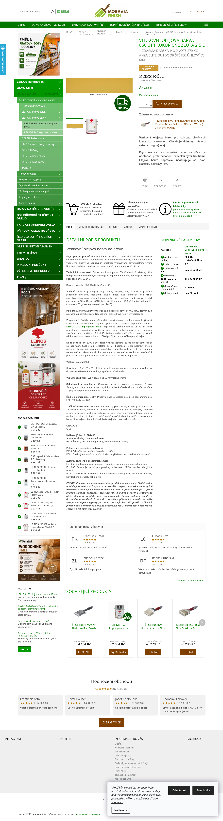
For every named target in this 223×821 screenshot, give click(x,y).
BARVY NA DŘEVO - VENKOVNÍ (38, 94)
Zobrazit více (112, 722)
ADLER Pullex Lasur (33, 138)
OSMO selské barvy (33, 161)
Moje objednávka (123, 779)
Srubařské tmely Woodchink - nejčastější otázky (34, 634)
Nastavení (120, 810)
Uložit (145, 173)
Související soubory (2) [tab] (91, 226)
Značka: (177, 67)
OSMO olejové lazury (33, 156)
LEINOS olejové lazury (34, 111)
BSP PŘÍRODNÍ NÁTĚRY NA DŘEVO (35, 217)
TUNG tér (27, 167)
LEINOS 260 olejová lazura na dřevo (37, 594)
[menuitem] (21, 25)
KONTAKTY (120, 771)
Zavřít (155, 173)
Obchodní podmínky (124, 759)
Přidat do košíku (169, 103)
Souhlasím (203, 790)
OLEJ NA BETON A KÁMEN (34, 246)
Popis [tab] (69, 226)
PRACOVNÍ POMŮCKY (31, 264)
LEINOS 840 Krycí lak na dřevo (41, 132)
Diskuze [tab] (113, 226)
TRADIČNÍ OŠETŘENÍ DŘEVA (36, 224)
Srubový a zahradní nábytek (34, 191)
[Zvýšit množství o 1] (151, 102)
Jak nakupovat (122, 752)
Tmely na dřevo (27, 252)
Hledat (52, 11)
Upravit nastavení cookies (87, 814)
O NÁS (118, 744)
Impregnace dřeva (29, 197)
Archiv (24, 649)
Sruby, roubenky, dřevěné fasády (37, 100)
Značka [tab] (128, 226)
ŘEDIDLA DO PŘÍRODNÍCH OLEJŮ (34, 238)
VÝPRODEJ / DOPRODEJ (33, 271)
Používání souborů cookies (128, 767)
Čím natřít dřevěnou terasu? (33, 621)
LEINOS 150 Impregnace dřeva (84, 326)
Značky (21, 277)
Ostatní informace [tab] (147, 226)
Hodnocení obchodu (111, 681)
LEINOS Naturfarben (30, 81)
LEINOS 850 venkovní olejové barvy (40, 125)
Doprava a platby (123, 755)
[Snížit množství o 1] (151, 105)
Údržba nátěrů (27, 203)
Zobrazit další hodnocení (191, 580)
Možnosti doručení (148, 95)
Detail (85, 652)
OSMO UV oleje (30, 150)
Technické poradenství (126, 775)
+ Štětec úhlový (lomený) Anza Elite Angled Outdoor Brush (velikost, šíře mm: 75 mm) (180, 124)
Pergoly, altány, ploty (30, 179)
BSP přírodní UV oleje (33, 106)
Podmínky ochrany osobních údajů (131, 763)
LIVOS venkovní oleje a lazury (38, 144)
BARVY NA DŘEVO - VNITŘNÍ (36, 209)
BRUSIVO (23, 258)
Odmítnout (179, 790)
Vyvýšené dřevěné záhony (33, 185)
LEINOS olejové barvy (34, 117)
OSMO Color (25, 87)
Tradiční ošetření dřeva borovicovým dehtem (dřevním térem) (38, 607)
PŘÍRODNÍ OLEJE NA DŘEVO (36, 230)
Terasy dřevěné (27, 173)
